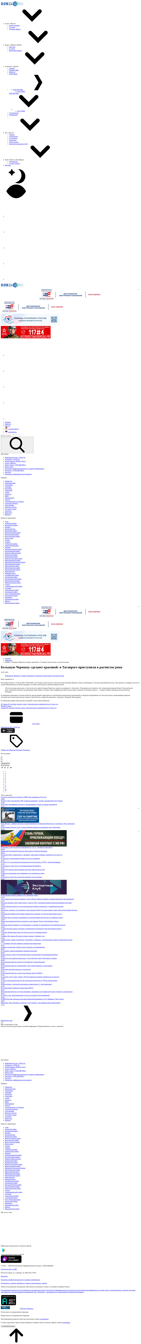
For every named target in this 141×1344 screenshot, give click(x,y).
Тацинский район (11, 592)
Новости (12, 72)
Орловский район (11, 577)
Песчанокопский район (13, 579)
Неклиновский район (12, 570)
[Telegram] (10, 767)
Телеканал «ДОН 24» (12, 459)
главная (11, 68)
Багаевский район (11, 525)
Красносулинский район (13, 558)
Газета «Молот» (10, 463)
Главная (8, 658)
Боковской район (11, 531)
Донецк (7, 542)
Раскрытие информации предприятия (18, 474)
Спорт (7, 492)
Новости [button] (8, 424)
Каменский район (11, 555)
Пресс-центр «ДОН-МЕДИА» (15, 465)
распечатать (5, 763)
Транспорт (8, 490)
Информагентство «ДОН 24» (15, 457)
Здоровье (8, 487)
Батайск (8, 527)
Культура (8, 494)
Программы (13, 74)
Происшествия (10, 483)
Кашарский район (11, 557)
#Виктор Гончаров (15, 750)
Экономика (9, 485)
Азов (6, 521)
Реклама (8, 165)
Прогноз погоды (11, 507)
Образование (9, 498)
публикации (13, 136)
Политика (8, 488)
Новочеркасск (10, 571)
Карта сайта (9, 467)
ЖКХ (7, 496)
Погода (7, 500)
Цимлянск (8, 597)
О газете (12, 27)
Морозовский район (12, 566)
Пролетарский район (12, 581)
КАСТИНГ (21, 91)
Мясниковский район (12, 568)
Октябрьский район (12, 575)
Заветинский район (12, 545)
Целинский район (11, 595)
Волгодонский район (12, 536)
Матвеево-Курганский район (15, 562)
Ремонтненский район (13, 583)
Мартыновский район (12, 560)
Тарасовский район (12, 590)
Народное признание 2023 (18, 144)
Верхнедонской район (13, 533)
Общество (8, 481)
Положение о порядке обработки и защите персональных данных (24, 1283)
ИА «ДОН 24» (15, 727)
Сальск (7, 584)
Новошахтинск (10, 573)
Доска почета (13, 142)
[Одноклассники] (5, 767)
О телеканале (13, 113)
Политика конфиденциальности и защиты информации (24, 469)
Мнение (8, 514)
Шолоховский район (12, 603)
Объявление (13, 115)
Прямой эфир (14, 70)
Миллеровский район (12, 564)
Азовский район (11, 523)
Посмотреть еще (7, 1020)
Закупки (8, 472)
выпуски (12, 47)
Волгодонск (9, 538)
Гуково (7, 540)
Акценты (8, 511)
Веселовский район (12, 534)
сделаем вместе (13, 429)
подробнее (44, 1319)
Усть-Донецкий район (12, 594)
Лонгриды (12, 140)
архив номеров (14, 25)
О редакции (13, 138)
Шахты (7, 601)
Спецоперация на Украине (14, 501)
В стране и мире (10, 509)
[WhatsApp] (8, 767)
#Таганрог (26, 750)
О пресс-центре (14, 163)
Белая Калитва (10, 529)
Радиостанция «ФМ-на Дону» (15, 461)
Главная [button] (8, 422)
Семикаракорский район (13, 586)
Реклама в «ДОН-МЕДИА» (14, 470)
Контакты (4, 1276)
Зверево (8, 547)
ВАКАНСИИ (18, 90)
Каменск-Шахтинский (13, 553)
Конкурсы (8, 513)
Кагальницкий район (12, 551)
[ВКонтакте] (2, 767)
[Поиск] (17, 445)
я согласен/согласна (8, 1326)
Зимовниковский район (13, 549)
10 (6, 790)
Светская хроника (11, 503)
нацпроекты (12, 432)
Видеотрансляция (15, 50)
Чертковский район (12, 599)
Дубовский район (11, 544)
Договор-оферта (14, 29)
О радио (12, 49)
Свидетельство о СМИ (9, 1269)
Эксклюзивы (9, 505)
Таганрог (8, 588)
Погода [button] (7, 426)
